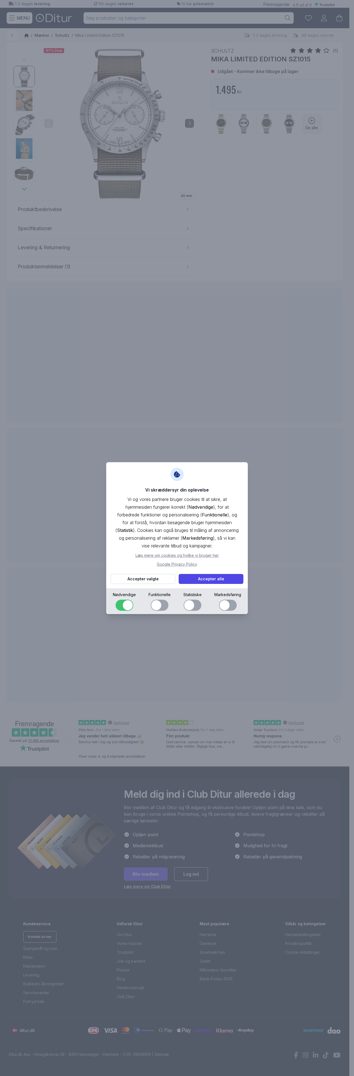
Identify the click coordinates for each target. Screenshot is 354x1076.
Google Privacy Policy (177, 564)
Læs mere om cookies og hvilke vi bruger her (177, 555)
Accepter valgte (143, 578)
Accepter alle (211, 578)
